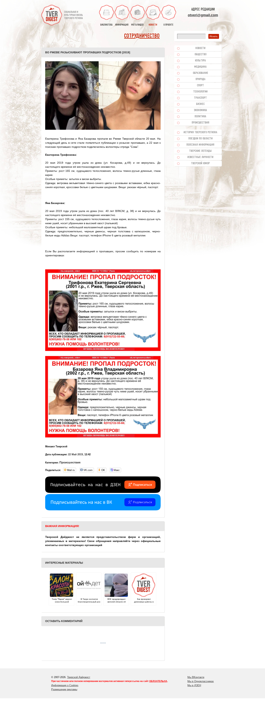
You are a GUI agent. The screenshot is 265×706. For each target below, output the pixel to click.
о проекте (168, 25)
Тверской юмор (200, 163)
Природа (200, 79)
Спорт (200, 85)
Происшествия (70, 462)
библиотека (106, 25)
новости (153, 25)
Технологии (200, 91)
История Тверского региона (200, 132)
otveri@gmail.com (203, 15)
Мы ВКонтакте (195, 677)
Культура (200, 60)
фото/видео (137, 25)
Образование (200, 73)
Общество (200, 54)
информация (121, 25)
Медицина (200, 67)
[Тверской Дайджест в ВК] (103, 509)
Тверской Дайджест (78, 677)
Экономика (200, 110)
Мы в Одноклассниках (200, 681)
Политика (200, 116)
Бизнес (200, 104)
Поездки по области (200, 138)
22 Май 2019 (75, 454)
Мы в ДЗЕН (194, 685)
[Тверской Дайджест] (51, 16)
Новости (200, 48)
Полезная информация (200, 144)
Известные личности (200, 157)
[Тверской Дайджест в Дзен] (103, 491)
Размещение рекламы (64, 689)
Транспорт (200, 98)
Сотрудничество (142, 36)
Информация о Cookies (64, 685)
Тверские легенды (200, 151)
